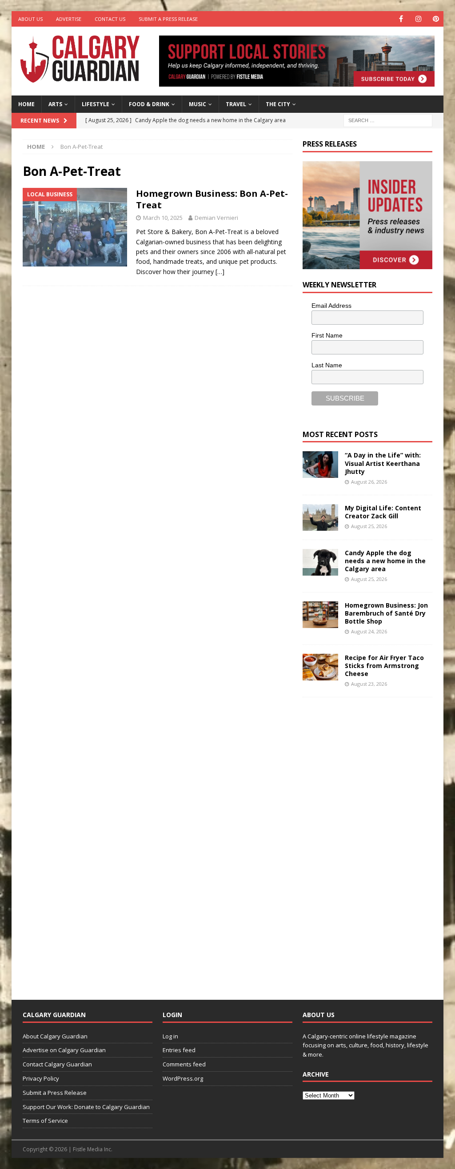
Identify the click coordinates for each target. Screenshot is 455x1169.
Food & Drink (149, 104)
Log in (170, 1036)
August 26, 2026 (369, 481)
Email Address (331, 305)
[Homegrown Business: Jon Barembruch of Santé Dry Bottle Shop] (320, 614)
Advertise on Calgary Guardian (64, 1050)
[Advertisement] (369, 841)
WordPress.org (183, 1078)
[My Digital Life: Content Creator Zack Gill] (320, 517)
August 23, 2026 (369, 683)
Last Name (326, 365)
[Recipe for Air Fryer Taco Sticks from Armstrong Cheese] (320, 667)
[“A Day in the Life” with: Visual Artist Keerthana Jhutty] (320, 464)
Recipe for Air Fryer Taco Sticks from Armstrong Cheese (384, 665)
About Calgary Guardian (55, 1036)
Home (26, 104)
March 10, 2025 (163, 218)
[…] (220, 271)
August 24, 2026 (369, 631)
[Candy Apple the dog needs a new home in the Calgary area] (320, 562)
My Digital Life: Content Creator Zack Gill (383, 512)
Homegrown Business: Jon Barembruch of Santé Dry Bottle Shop (386, 613)
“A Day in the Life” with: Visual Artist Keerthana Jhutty (383, 463)
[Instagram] (418, 19)
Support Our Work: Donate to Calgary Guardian (86, 1107)
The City (278, 104)
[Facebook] (401, 19)
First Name (327, 335)
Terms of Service (45, 1121)
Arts (55, 104)
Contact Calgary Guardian (57, 1064)
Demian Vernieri (216, 218)
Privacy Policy (41, 1078)
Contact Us (110, 19)
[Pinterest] (435, 19)
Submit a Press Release (168, 19)
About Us (30, 19)
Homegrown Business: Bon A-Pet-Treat (212, 199)
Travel (236, 104)
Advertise (68, 19)
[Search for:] (387, 119)
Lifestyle (95, 104)
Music (197, 104)
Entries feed (179, 1050)
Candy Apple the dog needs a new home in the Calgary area (385, 561)
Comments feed (184, 1064)
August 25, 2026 (369, 526)
